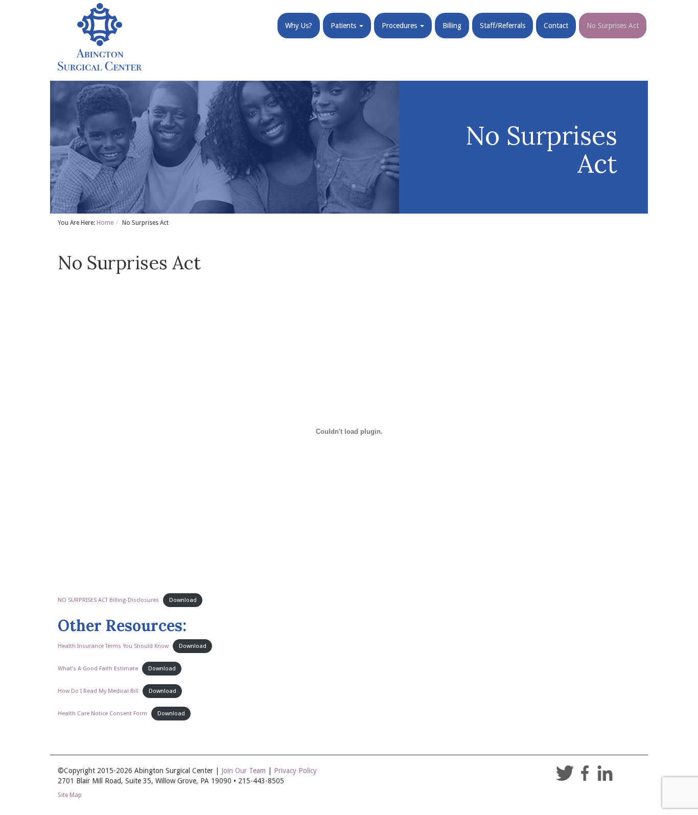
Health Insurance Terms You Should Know (113, 646)
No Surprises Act (613, 25)
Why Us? (298, 25)
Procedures (400, 25)
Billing (452, 25)
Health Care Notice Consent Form (102, 713)
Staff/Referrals (502, 25)
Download (183, 600)
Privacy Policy (295, 770)
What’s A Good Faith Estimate (98, 668)
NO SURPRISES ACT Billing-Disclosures (108, 600)
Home (105, 222)
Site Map (70, 795)
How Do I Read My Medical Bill (98, 691)
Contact (556, 25)
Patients (344, 25)
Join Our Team (243, 770)
